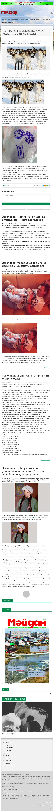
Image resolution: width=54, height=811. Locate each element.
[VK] (51, 13)
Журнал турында (13, 19)
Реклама (4, 22)
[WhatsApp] (47, 185)
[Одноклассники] (45, 185)
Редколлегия (24, 19)
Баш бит (4, 19)
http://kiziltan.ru (47, 254)
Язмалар (6, 185)
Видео (48, 19)
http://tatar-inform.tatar (45, 460)
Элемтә (10, 22)
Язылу (38, 19)
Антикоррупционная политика (9, 793)
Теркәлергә (38, 208)
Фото (43, 19)
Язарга (26, 203)
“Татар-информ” (32, 517)
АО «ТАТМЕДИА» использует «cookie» (11, 795)
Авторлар (32, 19)
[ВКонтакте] (43, 185)
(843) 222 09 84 (48, 805)
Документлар (10, 766)
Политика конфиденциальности (10, 798)
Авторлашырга (14, 208)
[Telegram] (49, 185)
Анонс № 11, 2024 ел (8, 684)
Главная (8, 742)
